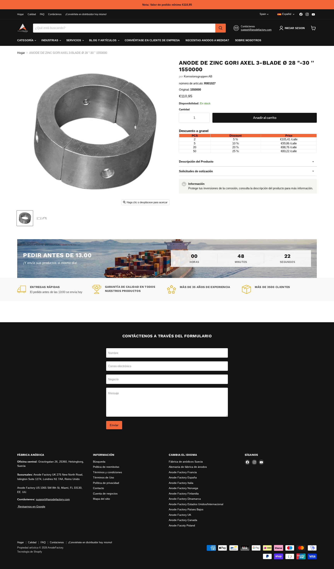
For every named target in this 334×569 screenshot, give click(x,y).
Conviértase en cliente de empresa (152, 40)
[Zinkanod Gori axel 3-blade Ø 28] (25, 218)
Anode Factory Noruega (183, 488)
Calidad (32, 14)
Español (286, 14)
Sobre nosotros (248, 40)
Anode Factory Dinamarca (185, 498)
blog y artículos (103, 40)
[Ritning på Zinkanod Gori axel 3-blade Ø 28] (41, 218)
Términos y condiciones (107, 472)
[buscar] (220, 28)
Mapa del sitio (101, 498)
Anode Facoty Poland (182, 525)
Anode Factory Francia (183, 472)
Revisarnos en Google (31, 506)
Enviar (114, 425)
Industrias (50, 40)
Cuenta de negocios (105, 493)
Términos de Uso (103, 477)
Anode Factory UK (180, 514)
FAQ (42, 14)
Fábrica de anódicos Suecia (186, 461)
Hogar (20, 14)
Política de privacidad (106, 482)
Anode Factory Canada (183, 520)
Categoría (25, 40)
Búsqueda (99, 461)
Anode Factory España (183, 477)
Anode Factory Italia (181, 482)
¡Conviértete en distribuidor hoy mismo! (86, 14)
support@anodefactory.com (256, 29)
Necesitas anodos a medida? (207, 40)
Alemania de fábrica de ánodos (188, 466)
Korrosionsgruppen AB (198, 76)
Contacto (98, 488)
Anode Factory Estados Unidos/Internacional (196, 504)
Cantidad (184, 109)
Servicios (74, 40)
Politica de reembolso (106, 466)
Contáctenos (54, 14)
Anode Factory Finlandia (184, 493)
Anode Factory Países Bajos (186, 509)
